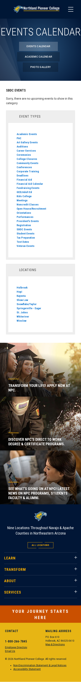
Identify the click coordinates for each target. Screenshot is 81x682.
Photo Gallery (40, 67)
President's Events (28, 221)
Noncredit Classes (28, 204)
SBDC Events (24, 229)
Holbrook (22, 287)
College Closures (27, 159)
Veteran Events (25, 245)
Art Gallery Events (27, 142)
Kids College (24, 196)
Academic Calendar (38, 56)
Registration (24, 225)
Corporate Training (28, 171)
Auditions (22, 146)
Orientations (24, 212)
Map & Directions (55, 644)
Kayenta (21, 295)
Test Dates (23, 241)
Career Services (26, 150)
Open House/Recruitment (31, 208)
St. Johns (22, 312)
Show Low (22, 300)
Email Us (10, 651)
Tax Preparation (26, 237)
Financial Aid (24, 179)
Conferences (24, 167)
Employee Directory (16, 647)
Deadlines (22, 175)
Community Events (27, 163)
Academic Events (27, 134)
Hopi (19, 291)
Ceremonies (24, 154)
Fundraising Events (28, 188)
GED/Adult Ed (24, 192)
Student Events (25, 233)
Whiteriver (23, 316)
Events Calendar (38, 46)
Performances (25, 216)
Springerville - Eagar (29, 308)
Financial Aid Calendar (30, 183)
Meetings (22, 200)
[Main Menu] (70, 9)
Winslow (21, 320)
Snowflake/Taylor (27, 304)
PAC (19, 138)
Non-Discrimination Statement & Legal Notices (39, 665)
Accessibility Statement (27, 669)
